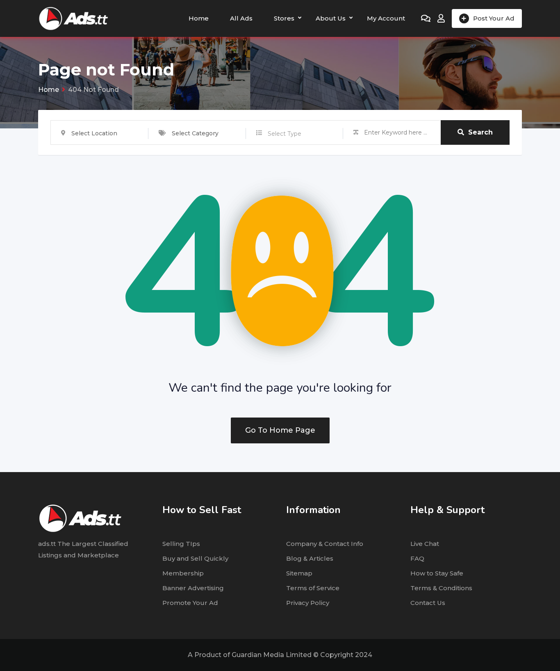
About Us (331, 18)
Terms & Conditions (441, 588)
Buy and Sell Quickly (195, 558)
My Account (386, 18)
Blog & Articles (309, 558)
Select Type (284, 133)
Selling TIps (181, 544)
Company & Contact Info (324, 544)
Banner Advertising (193, 588)
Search (480, 132)
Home (199, 18)
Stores (284, 18)
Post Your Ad (493, 18)
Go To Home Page (280, 430)
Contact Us (427, 603)
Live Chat (424, 544)
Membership (183, 573)
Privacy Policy (307, 603)
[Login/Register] (441, 18)
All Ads (241, 18)
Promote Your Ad (190, 603)
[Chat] (425, 18)
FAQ (417, 558)
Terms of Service (312, 588)
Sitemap (299, 573)
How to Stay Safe (436, 573)
